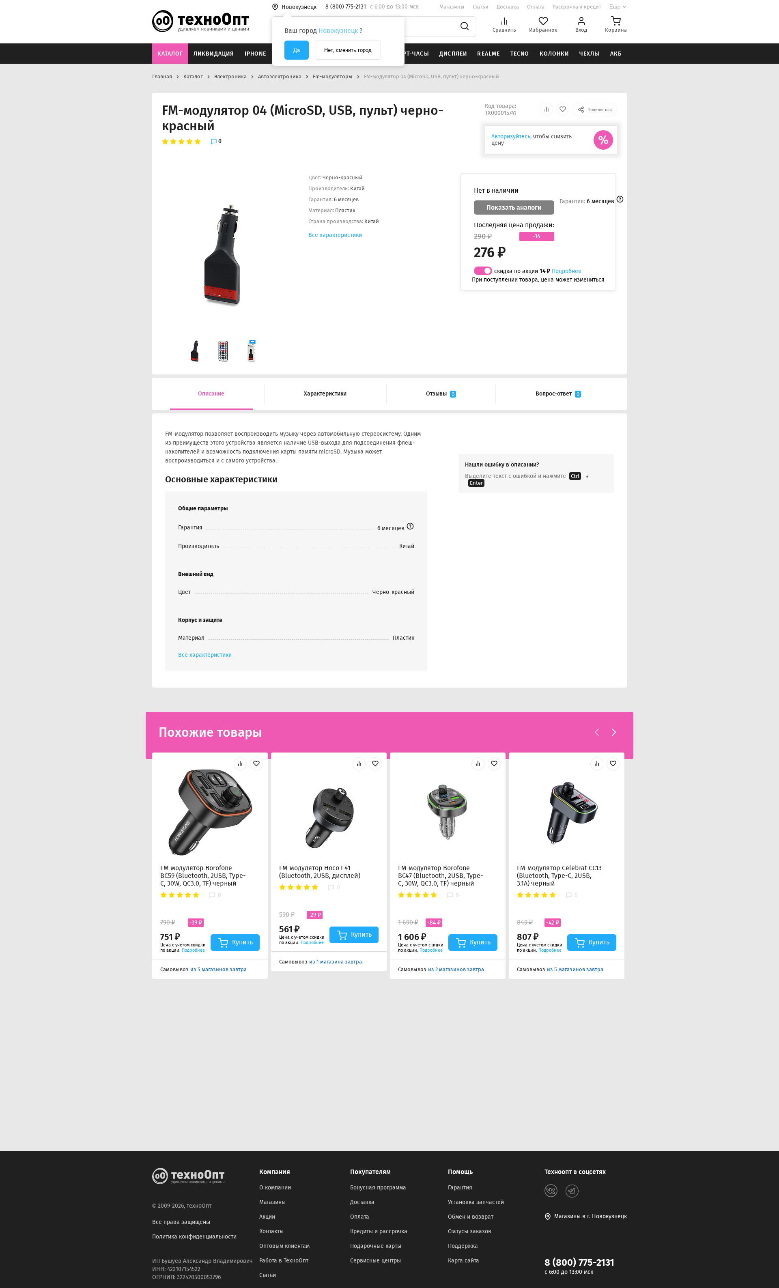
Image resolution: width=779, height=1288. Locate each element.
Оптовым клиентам (284, 1246)
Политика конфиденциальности (194, 1236)
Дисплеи (453, 53)
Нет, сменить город (348, 50)
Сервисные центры (375, 1260)
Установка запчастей (476, 1202)
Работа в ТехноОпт (283, 1260)
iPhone (256, 53)
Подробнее (566, 271)
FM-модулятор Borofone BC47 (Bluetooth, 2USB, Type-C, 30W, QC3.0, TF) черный (440, 875)
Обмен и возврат (470, 1216)
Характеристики (325, 393)
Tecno (519, 53)
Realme (488, 53)
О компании (275, 1187)
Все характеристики (335, 235)
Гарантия (460, 1187)
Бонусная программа (378, 1187)
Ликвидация (214, 53)
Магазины (452, 7)
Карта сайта (463, 1260)
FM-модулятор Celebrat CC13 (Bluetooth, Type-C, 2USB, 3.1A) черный (559, 875)
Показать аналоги (514, 207)
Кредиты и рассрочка (378, 1231)
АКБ (616, 53)
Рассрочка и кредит (577, 7)
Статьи (480, 7)
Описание (211, 393)
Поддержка (463, 1246)
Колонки (554, 53)
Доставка (508, 7)
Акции (267, 1216)
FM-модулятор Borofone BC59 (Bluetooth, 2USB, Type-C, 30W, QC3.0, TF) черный (202, 875)
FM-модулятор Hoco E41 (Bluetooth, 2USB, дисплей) (319, 871)
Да (296, 50)
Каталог (170, 53)
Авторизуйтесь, (511, 136)
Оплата (535, 7)
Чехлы (589, 53)
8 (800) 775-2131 (579, 1262)
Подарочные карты (375, 1246)
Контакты (271, 1231)
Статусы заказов (469, 1231)
